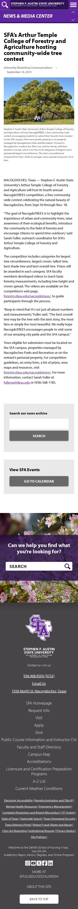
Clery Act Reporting (14, 831)
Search (39, 436)
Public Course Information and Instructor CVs (39, 739)
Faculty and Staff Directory (39, 747)
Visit (39, 717)
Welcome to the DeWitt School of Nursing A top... (39, 847)
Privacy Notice (65, 831)
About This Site (39, 886)
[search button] (67, 566)
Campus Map (39, 754)
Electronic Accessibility (18, 800)
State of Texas (10, 819)
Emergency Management (55, 806)
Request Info (39, 710)
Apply (39, 725)
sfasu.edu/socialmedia (39, 876)
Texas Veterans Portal (18, 825)
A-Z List (39, 781)
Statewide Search (31, 819)
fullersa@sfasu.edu (17, 382)
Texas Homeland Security (59, 819)
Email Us (39, 683)
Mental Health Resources (21, 806)
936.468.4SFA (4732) (39, 675)
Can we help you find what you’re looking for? (39, 548)
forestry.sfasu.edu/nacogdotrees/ (27, 296)
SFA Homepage (39, 703)
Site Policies (38, 837)
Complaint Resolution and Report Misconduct (31, 812)
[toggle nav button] (73, 5)
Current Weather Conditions (39, 788)
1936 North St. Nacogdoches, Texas (39, 691)
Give (39, 732)
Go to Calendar (39, 481)
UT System (68, 812)
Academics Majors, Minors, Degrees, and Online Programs (39, 855)
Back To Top (39, 899)
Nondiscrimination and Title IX (54, 800)
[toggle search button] (5, 5)
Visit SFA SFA (39, 851)
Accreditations (39, 761)
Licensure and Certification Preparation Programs (39, 771)
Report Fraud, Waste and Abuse (52, 825)
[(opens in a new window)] (27, 863)
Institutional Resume (42, 831)
